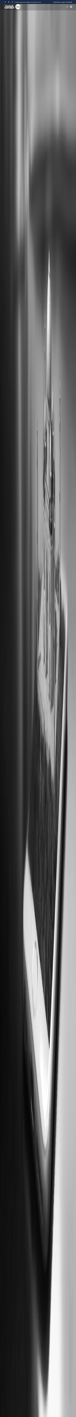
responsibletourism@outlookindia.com (28, 2)
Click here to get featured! (62, 2)
